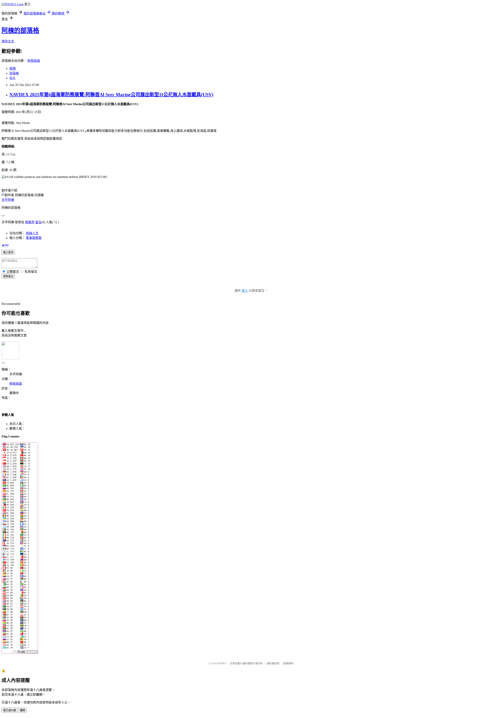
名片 (12, 78)
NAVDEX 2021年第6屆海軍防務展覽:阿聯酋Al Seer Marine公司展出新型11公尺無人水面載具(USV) (111, 94)
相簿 (12, 68)
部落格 (14, 73)
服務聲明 (288, 663)
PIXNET (221, 663)
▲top (5, 244)
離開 (22, 710)
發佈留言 (8, 276)
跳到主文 (8, 41)
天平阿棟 (8, 199)
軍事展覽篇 (34, 238)
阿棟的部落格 (20, 30)
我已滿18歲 (9, 710)
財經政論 (33, 60)
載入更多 (8, 252)
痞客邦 (30, 222)
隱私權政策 (273, 663)
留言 (38, 222)
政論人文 (32, 233)
